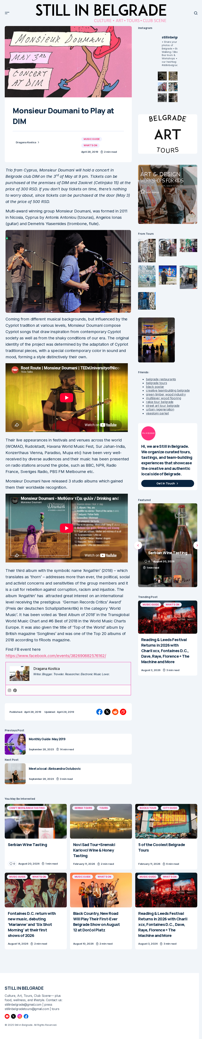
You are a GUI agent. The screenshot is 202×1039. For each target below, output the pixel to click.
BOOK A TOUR (148, 808)
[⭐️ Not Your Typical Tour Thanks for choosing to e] (162, 86)
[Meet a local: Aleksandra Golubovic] (15, 773)
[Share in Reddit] (115, 712)
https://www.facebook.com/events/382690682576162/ (56, 655)
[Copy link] (123, 712)
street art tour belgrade (162, 406)
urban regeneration (160, 409)
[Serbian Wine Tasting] (36, 821)
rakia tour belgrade (159, 402)
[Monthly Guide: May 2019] (15, 744)
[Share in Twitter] (107, 712)
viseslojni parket (157, 413)
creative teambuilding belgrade (168, 390)
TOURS (103, 808)
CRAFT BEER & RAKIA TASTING (27, 808)
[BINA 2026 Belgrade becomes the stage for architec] (173, 97)
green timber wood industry (166, 394)
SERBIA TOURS (83, 808)
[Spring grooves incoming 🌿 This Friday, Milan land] (173, 86)
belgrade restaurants (161, 379)
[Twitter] (13, 1016)
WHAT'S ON (90, 145)
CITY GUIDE (170, 808)
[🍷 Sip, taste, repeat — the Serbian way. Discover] (162, 76)
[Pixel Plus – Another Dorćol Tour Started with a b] (162, 97)
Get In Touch (165, 483)
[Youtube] (7, 1016)
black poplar (155, 387)
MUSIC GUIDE (92, 139)
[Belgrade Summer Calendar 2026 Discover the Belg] (173, 76)
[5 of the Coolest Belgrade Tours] (166, 821)
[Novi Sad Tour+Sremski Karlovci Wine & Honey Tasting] (101, 821)
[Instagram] (9, 690)
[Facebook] (26, 1016)
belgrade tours (156, 383)
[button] (7, 13)
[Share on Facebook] (99, 712)
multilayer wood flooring (163, 398)
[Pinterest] (15, 690)
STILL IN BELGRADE (24, 988)
